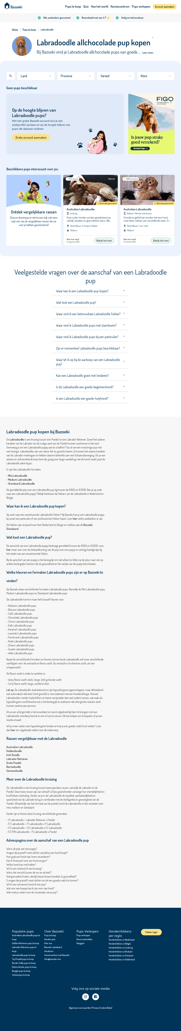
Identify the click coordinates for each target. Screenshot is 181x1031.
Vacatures (48, 951)
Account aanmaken (164, 6)
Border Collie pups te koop (24, 962)
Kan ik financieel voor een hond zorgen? (26, 860)
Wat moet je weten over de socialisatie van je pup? (32, 892)
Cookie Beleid (106, 1007)
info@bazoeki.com (52, 959)
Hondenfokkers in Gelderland (122, 959)
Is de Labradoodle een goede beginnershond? (85, 387)
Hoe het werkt (99, 6)
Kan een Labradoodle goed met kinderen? (82, 375)
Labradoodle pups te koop (23, 955)
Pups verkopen (141, 6)
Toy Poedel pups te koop (23, 959)
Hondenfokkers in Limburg (121, 947)
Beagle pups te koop (21, 970)
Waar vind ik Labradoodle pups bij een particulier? (87, 337)
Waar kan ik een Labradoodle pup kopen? (82, 291)
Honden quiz (49, 939)
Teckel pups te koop (21, 974)
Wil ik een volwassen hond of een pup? (26, 884)
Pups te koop (73, 6)
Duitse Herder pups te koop (24, 966)
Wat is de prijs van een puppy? (21, 849)
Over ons (48, 943)
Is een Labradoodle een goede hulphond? (82, 398)
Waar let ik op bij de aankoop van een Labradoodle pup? (88, 361)
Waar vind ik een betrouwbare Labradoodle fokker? (88, 314)
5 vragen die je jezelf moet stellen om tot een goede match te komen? (42, 880)
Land (24, 76)
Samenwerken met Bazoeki (56, 955)
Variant (105, 76)
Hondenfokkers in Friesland (121, 955)
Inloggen (80, 943)
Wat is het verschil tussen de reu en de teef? (28, 872)
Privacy (95, 1007)
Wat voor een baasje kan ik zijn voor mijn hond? (30, 888)
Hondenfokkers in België (120, 943)
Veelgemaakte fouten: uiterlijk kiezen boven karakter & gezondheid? (41, 876)
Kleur (144, 76)
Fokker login (151, 932)
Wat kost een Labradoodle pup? (76, 302)
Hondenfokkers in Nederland (121, 939)
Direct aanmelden (84, 939)
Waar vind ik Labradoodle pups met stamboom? (86, 325)
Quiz (86, 6)
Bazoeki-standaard (53, 947)
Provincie (66, 76)
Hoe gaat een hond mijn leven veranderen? (28, 856)
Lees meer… (148, 52)
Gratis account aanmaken (31, 137)
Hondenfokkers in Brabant (120, 951)
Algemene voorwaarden (80, 1007)
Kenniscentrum (120, 6)
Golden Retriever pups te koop (25, 943)
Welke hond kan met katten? (21, 864)
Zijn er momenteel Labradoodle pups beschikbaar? (88, 348)
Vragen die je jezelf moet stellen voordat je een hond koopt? (37, 852)
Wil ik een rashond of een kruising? (24, 868)
